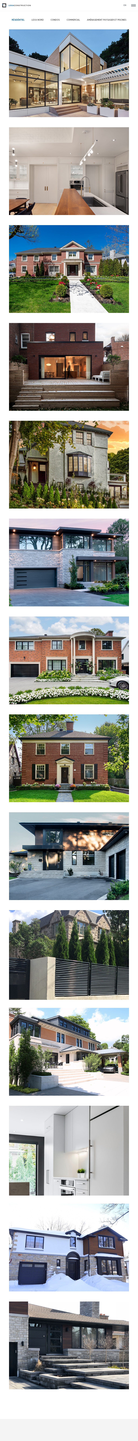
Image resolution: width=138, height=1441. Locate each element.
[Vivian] (69, 1151)
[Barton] (69, 661)
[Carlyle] (69, 759)
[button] (133, 5)
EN (125, 5)
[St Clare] (69, 563)
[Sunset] (69, 270)
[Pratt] (69, 172)
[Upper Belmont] (69, 1053)
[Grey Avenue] (69, 368)
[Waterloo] (69, 1248)
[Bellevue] (69, 466)
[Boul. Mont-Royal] (69, 74)
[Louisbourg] (69, 857)
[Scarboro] (69, 1346)
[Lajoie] (69, 955)
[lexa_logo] (16, 5)
